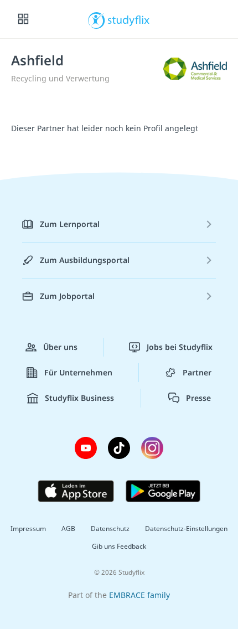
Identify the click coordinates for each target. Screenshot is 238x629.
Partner (197, 372)
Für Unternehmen (78, 372)
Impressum (28, 528)
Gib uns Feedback (119, 546)
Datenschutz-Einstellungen (186, 528)
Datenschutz (110, 528)
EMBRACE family (139, 595)
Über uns (60, 347)
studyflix (128, 19)
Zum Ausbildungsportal (85, 260)
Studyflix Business (79, 398)
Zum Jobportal (67, 296)
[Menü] (23, 19)
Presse (198, 398)
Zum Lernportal (70, 224)
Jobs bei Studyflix (180, 347)
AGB (68, 528)
